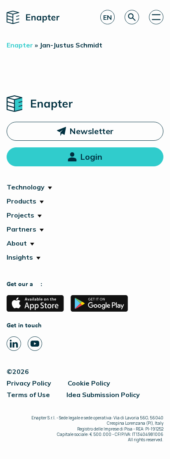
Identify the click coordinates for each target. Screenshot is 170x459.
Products (21, 201)
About (17, 243)
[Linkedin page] (14, 343)
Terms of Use (28, 394)
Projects (20, 215)
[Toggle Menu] (156, 17)
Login (91, 156)
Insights (20, 257)
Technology (26, 187)
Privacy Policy (29, 383)
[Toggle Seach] (132, 17)
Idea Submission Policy (103, 394)
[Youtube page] (35, 343)
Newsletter (91, 131)
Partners (21, 229)
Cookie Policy (89, 383)
